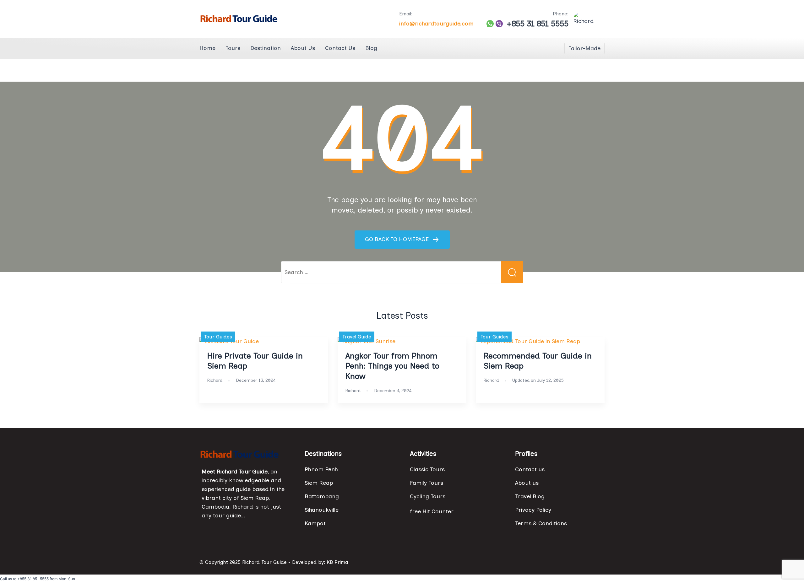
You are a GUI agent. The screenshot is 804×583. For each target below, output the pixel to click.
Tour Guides (218, 337)
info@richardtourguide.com (436, 23)
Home (207, 48)
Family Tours (426, 482)
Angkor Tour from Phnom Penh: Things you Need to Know (392, 366)
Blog (371, 48)
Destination (265, 48)
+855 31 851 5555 (537, 23)
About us (527, 482)
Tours (232, 48)
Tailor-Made (584, 48)
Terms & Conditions (541, 523)
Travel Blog (530, 496)
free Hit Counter (432, 511)
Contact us (530, 469)
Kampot (315, 523)
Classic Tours (427, 469)
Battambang (322, 496)
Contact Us (340, 48)
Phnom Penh (321, 469)
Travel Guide (356, 337)
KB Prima (337, 562)
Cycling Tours (427, 496)
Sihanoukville (322, 509)
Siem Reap (319, 482)
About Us (303, 48)
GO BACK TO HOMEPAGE (397, 239)
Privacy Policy (533, 509)
